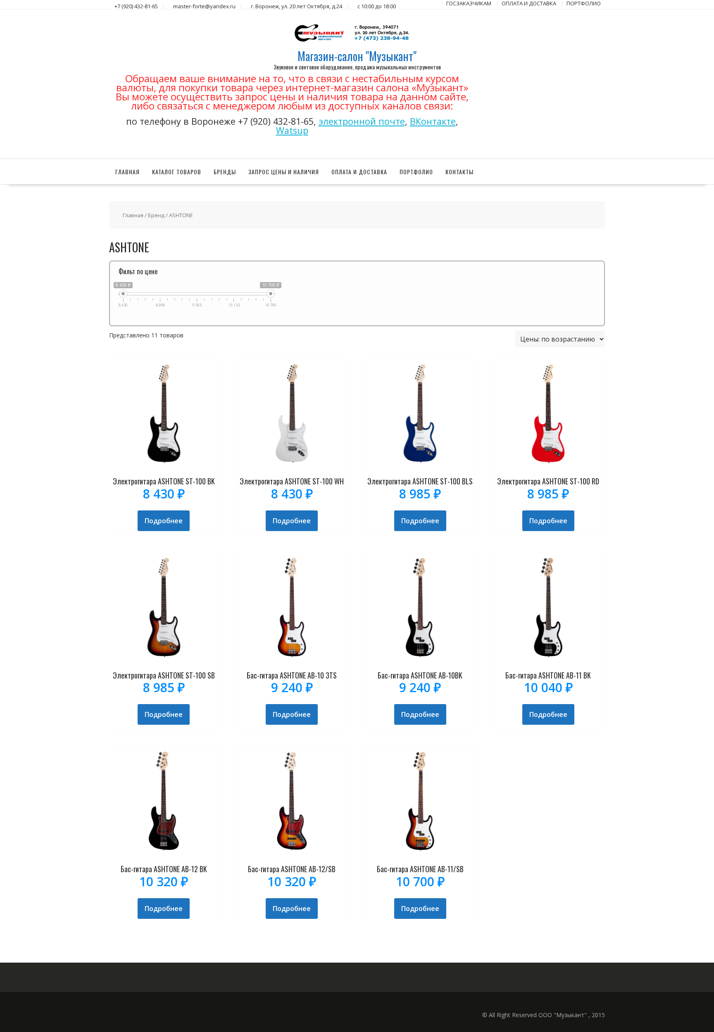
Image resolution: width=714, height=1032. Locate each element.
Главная (127, 171)
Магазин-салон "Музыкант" (357, 55)
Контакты (459, 171)
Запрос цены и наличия (283, 171)
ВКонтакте (433, 121)
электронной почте (362, 121)
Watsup (292, 130)
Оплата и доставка (359, 171)
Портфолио (416, 171)
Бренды (225, 171)
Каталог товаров (176, 171)
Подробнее (164, 520)
